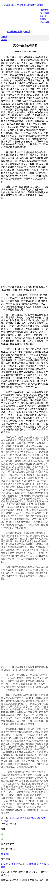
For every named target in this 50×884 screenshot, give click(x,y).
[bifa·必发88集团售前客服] (2, 834)
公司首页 (44, 10)
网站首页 (5, 864)
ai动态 (43, 19)
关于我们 (44, 13)
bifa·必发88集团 (14, 31)
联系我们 (44, 21)
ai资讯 (43, 16)
